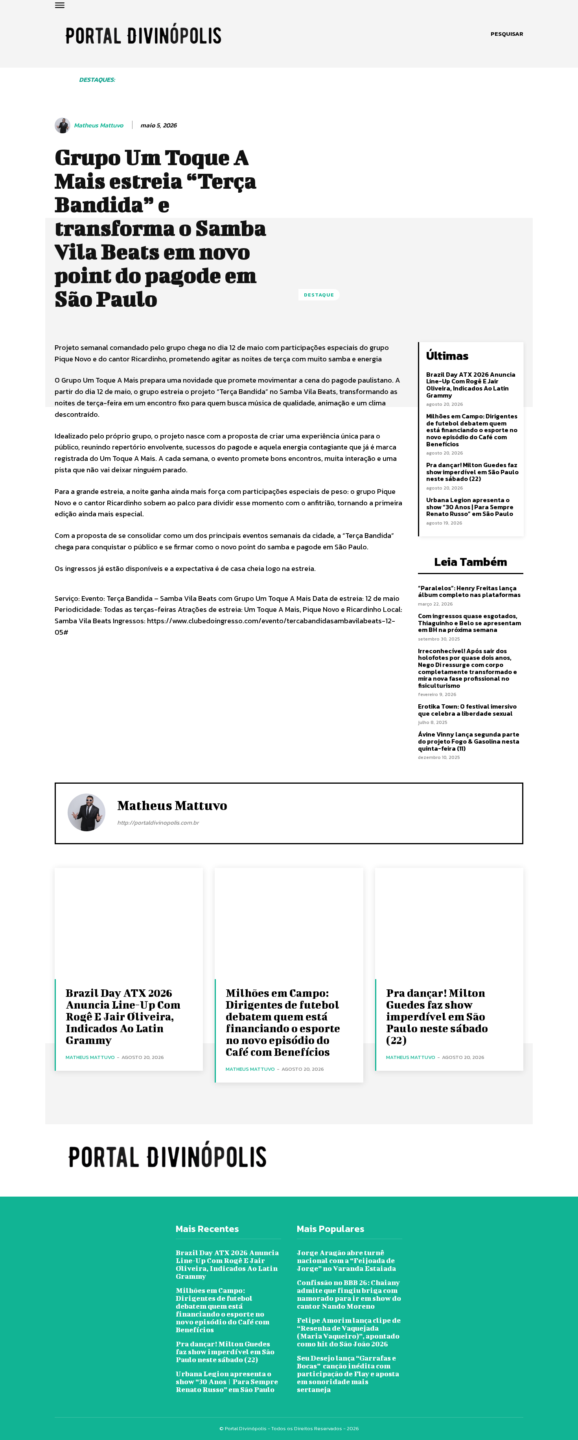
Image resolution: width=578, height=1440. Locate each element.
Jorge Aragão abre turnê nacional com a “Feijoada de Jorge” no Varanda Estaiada (346, 1260)
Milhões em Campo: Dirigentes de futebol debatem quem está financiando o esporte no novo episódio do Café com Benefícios (471, 429)
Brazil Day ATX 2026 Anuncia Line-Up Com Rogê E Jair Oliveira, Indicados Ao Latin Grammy (470, 385)
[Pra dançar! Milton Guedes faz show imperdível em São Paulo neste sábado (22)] (449, 923)
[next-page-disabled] (520, 87)
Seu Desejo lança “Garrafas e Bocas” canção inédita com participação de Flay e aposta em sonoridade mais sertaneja (348, 1374)
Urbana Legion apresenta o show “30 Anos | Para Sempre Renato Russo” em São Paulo (470, 506)
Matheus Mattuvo (98, 125)
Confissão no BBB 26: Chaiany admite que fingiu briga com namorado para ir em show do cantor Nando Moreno (349, 1294)
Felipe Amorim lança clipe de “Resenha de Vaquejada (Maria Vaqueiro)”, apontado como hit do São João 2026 (349, 1332)
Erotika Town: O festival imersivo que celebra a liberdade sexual (467, 710)
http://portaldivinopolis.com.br (158, 822)
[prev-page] (142, 87)
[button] (507, 34)
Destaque (319, 294)
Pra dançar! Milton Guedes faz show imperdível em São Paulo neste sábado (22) (472, 471)
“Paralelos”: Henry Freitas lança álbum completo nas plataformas (469, 591)
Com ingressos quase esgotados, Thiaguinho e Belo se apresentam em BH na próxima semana (469, 622)
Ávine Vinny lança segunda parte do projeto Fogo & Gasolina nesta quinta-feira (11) (468, 741)
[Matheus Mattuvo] (64, 125)
